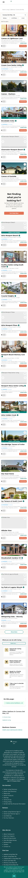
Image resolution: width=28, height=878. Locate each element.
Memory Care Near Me (10, 862)
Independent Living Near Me (12, 858)
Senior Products (8, 795)
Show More (14, 632)
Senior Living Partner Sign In (12, 811)
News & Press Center (10, 838)
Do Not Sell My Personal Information (14, 804)
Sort (23, 18)
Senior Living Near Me (10, 856)
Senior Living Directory (10, 789)
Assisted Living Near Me (10, 854)
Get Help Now (14, 213)
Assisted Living (6, 720)
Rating (4, 18)
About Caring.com (9, 834)
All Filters (14, 18)
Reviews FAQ (7, 842)
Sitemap (6, 797)
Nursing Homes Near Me (11, 864)
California (12, 9)
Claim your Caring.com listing (12, 730)
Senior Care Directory (10, 791)
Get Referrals (7, 816)
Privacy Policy (16, 781)
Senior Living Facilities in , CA (14, 703)
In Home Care (6, 717)
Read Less (13, 643)
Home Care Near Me (10, 860)
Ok (14, 876)
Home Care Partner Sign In (12, 814)
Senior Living (5, 9)
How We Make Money (10, 840)
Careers (6, 844)
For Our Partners (9, 818)
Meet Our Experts (9, 836)
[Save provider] (25, 26)
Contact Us (7, 846)
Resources (7, 793)
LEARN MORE (23, 43)
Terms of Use (7, 799)
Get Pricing (23, 46)
